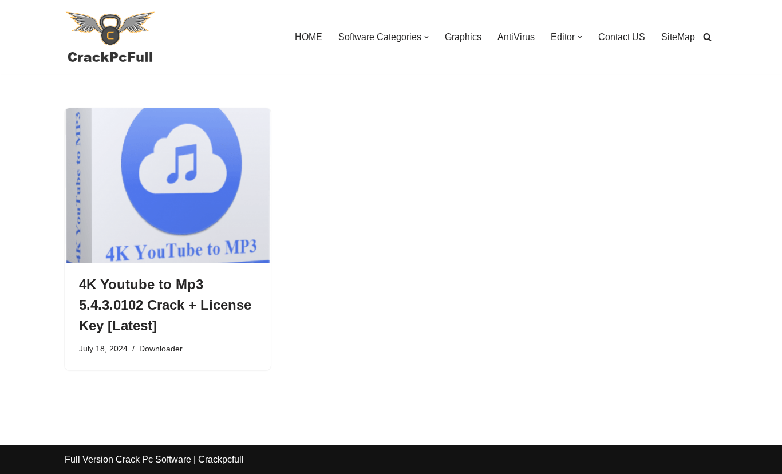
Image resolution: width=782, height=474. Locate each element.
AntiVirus (516, 37)
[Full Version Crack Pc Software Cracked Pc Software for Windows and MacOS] (110, 37)
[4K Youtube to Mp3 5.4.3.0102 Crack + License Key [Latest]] (168, 185)
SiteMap (678, 37)
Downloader (161, 348)
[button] (426, 37)
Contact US (621, 37)
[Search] (707, 37)
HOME (308, 37)
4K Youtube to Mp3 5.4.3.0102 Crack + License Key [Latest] (165, 304)
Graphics (463, 37)
